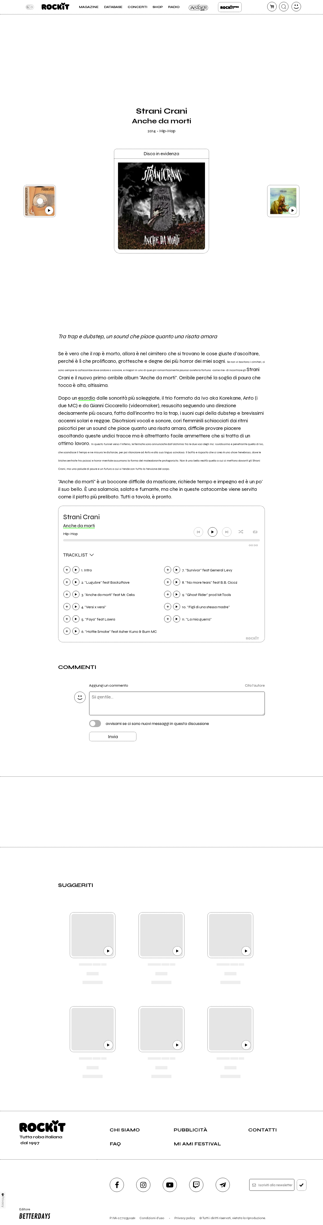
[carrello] (272, 6)
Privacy (3, 1201)
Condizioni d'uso (152, 1218)
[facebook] (117, 1185)
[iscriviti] (301, 1185)
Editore (23, 1211)
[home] (55, 7)
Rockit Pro (230, 7)
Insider (198, 7)
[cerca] (283, 6)
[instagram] (143, 1185)
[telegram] (223, 1185)
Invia (113, 737)
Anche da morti (79, 526)
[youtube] (170, 1185)
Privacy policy (185, 1218)
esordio (86, 398)
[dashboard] (296, 6)
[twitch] (196, 1185)
